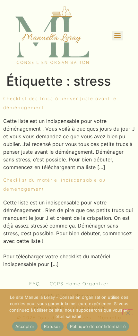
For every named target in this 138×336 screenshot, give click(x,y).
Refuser (52, 326)
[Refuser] (127, 312)
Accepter (24, 326)
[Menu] (117, 35)
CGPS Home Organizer (79, 284)
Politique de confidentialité (98, 326)
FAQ (34, 284)
